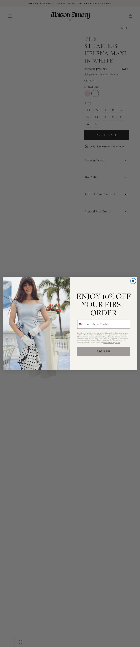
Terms (117, 342)
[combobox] (83, 324)
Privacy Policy (108, 342)
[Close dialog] (133, 281)
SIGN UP (103, 351)
